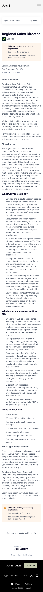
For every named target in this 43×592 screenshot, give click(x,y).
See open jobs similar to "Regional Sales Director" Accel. (21, 56)
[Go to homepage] (6, 5)
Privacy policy (16, 555)
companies (15, 21)
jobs (6, 21)
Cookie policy (27, 555)
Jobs (24, 575)
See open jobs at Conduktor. (19, 52)
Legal (28, 588)
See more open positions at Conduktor (22, 533)
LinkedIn (11, 498)
